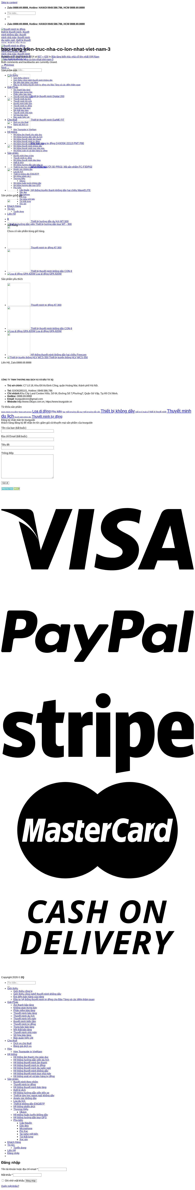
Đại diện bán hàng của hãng (28, 996)
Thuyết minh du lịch (24, 1016)
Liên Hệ (11, 1150)
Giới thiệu (12, 988)
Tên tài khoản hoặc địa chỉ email (19, 1169)
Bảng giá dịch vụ (22, 1046)
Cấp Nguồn (26, 1123)
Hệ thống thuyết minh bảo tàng (29, 1087)
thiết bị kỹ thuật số (142, 412)
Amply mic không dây (25, 1098)
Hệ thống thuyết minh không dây (30, 1071)
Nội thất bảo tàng (22, 1029)
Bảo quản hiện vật (23, 1038)
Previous (7, 65)
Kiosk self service (25, 412)
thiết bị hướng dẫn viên (91, 412)
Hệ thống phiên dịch (24, 1106)
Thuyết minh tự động (47, 416)
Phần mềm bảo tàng (24, 1010)
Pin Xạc (23, 197)
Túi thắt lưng (26, 1136)
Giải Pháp (12, 1002)
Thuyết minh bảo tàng (25, 1013)
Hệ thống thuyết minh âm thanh (30, 1062)
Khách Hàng (14, 1142)
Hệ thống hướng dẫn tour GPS (30, 1117)
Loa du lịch (19, 1101)
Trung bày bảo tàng (23, 1027)
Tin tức (11, 1145)
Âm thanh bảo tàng (23, 1005)
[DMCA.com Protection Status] (10, 489)
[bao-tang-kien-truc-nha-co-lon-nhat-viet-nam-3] (27, 59)
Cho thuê (12, 1040)
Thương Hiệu (20, 1109)
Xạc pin (24, 1139)
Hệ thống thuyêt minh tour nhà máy (32, 1073)
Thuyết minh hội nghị (24, 1018)
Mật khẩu (7, 1175)
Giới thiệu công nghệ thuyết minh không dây (37, 994)
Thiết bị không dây (118, 411)
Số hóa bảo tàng (22, 1035)
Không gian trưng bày (25, 1007)
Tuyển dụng (19, 1147)
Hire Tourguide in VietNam (27, 1051)
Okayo (23, 1112)
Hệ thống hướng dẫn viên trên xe (31, 1092)
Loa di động (41, 411)
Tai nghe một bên (27, 199)
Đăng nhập (30, 1181)
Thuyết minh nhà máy (25, 1032)
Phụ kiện (56, 411)
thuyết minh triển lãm (24, 1021)
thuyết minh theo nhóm (25, 1081)
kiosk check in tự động (9, 412)
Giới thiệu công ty (22, 991)
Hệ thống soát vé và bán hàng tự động (34, 1076)
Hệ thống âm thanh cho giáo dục (30, 1057)
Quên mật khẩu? (10, 1186)
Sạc (64, 412)
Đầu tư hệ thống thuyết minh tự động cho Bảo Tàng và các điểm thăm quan (53, 999)
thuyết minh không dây (22, 417)
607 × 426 (42, 56)
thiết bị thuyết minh (157, 412)
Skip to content (9, 2)
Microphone (25, 194)
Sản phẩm (12, 1079)
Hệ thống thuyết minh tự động (29, 1065)
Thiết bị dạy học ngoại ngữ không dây (33, 1095)
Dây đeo (23, 192)
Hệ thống (12, 1054)
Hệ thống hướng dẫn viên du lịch (31, 1060)
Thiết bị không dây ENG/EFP (29, 1103)
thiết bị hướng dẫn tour (74, 412)
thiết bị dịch (19, 1090)
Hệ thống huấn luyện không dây (30, 1114)
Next (5, 67)
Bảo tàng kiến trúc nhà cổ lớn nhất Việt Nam (75, 56)
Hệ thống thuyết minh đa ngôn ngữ (32, 1068)
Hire (9, 1049)
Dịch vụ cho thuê (22, 1043)
